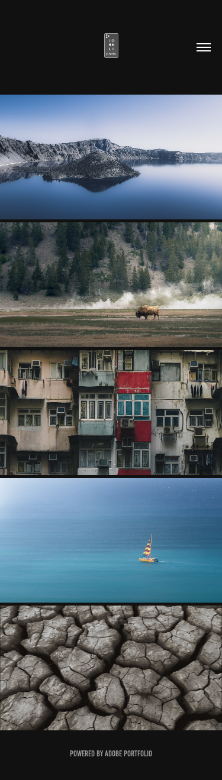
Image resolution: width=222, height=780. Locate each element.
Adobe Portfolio (128, 753)
